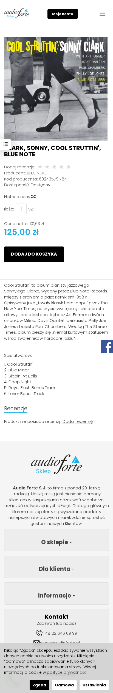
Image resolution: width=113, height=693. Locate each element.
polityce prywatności (67, 672)
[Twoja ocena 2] (47, 167)
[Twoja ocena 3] (54, 167)
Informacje (55, 595)
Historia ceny (17, 196)
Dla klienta (55, 569)
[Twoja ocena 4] (61, 167)
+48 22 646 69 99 (60, 633)
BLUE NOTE (37, 173)
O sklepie (55, 542)
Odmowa (64, 685)
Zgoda (39, 685)
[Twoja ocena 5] (68, 167)
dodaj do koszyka (34, 254)
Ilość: (9, 209)
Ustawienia (94, 685)
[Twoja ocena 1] (40, 167)
